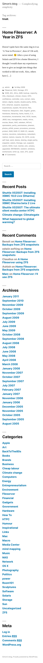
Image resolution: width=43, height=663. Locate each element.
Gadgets (7, 502)
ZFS (26, 90)
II (32, 114)
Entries (9, 636)
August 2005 (10, 423)
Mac (5, 536)
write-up (16, 152)
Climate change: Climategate (20, 214)
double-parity (25, 102)
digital (10, 102)
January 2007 (11, 393)
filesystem (15, 111)
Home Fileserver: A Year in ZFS (19, 34)
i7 (30, 114)
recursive (12, 134)
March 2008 (10, 364)
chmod (18, 96)
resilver (5, 137)
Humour (7, 523)
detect (4, 102)
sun (24, 143)
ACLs (16, 93)
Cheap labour (10, 468)
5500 (7, 93)
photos (5, 128)
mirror (30, 120)
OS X (5, 565)
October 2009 (11, 309)
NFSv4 (28, 122)
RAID (11, 131)
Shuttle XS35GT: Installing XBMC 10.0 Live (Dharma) (19, 194)
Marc (5, 273)
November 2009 (12, 304)
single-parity (32, 140)
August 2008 (10, 343)
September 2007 (13, 381)
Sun (4, 604)
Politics (7, 574)
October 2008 (11, 334)
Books (6, 455)
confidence (6, 99)
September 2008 (13, 338)
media (25, 120)
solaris (12, 143)
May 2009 (8, 330)
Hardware (6, 114)
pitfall (11, 128)
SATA (27, 137)
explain (15, 108)
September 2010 (13, 300)
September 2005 (13, 419)
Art (4, 447)
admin (7, 87)
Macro (6, 540)
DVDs (34, 102)
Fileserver (8, 90)
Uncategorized (11, 608)
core (22, 99)
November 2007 (12, 372)
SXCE (10, 146)
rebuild (31, 131)
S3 (23, 137)
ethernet (9, 105)
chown (24, 96)
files (29, 108)
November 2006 (12, 398)
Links (5, 532)
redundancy (21, 134)
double (17, 102)
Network (7, 561)
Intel (23, 117)
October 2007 (11, 376)
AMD (21, 93)
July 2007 (8, 385)
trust (15, 146)
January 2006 (11, 402)
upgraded (6, 149)
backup (26, 93)
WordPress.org (11, 644)
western (24, 149)
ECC (4, 105)
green (33, 111)
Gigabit (27, 111)
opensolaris (6, 125)
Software (8, 591)
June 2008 (9, 351)
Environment (10, 489)
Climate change (12, 472)
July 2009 (8, 321)
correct (27, 99)
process (32, 128)
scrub (32, 137)
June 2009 (9, 326)
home (21, 114)
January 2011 (10, 296)
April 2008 (9, 360)
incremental (16, 117)
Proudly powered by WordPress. (25, 657)
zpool (31, 152)
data (33, 99)
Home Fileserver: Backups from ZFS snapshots (20, 243)
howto (26, 114)
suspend (30, 143)
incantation (6, 117)
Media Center (11, 544)
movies (5, 122)
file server (23, 108)
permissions (22, 125)
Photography (10, 570)
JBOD (4, 120)
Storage (21, 90)
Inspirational (10, 527)
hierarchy (14, 114)
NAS (15, 90)
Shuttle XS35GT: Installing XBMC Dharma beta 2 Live (19, 202)
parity (14, 125)
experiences (7, 108)
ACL (11, 93)
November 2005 (12, 410)
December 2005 (12, 406)
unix (26, 146)
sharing (24, 140)
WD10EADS (15, 149)
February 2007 (11, 389)
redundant (31, 134)
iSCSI (28, 117)
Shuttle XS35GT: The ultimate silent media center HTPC (21, 209)
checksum (10, 96)
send (12, 140)
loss (9, 120)
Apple (6, 443)
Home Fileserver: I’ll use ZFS (20, 275)
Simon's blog (9, 3)
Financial (8, 498)
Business (8, 464)
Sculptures (9, 587)
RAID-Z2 (24, 131)
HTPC (6, 519)
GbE (21, 111)
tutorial (21, 146)
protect (5, 131)
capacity (33, 93)
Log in (6, 632)
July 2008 (8, 347)
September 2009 (13, 313)
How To (7, 515)
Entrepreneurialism (14, 485)
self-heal (5, 140)
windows (31, 149)
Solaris (6, 595)
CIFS (29, 96)
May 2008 (8, 355)
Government (10, 506)
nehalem (22, 122)
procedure (24, 128)
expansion (25, 105)
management (16, 120)
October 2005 (11, 415)
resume (18, 137)
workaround (7, 152)
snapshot (5, 143)
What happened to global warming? (18, 220)
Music (11, 122)
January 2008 (11, 368)
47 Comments (10, 155)
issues (33, 117)
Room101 (8, 582)
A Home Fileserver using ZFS (15, 261)
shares (17, 140)
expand (17, 105)
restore (11, 137)
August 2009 (10, 317)
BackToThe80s (11, 451)
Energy (6, 481)
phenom (31, 125)
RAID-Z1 (17, 131)
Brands (6, 460)
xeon (22, 152)
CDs (3, 96)
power (16, 128)
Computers (9, 476)
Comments (12, 640)
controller (15, 99)
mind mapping (11, 548)
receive (5, 134)
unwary (31, 146)
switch (4, 146)
